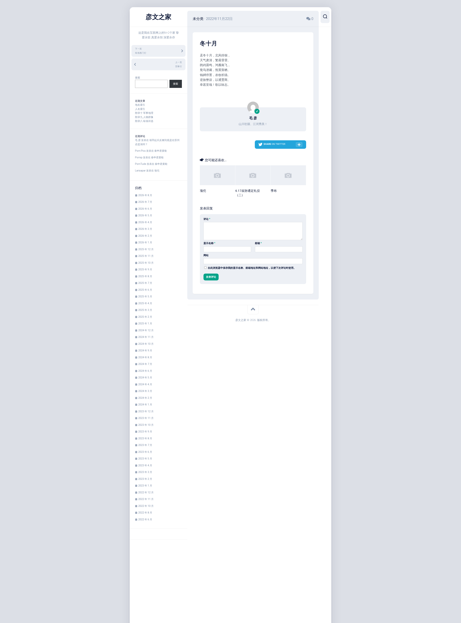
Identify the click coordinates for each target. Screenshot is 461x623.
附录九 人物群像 (144, 117)
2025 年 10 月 (146, 262)
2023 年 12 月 (146, 411)
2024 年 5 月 (145, 377)
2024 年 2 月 (145, 397)
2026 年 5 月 (145, 215)
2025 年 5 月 (145, 296)
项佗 (156, 170)
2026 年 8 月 (145, 195)
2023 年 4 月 (145, 465)
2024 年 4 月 (145, 384)
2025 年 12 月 (146, 249)
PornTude (140, 163)
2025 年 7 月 (145, 283)
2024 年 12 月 (146, 330)
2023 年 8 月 (145, 438)
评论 (206, 219)
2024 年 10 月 (146, 343)
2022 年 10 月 (146, 505)
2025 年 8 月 (145, 276)
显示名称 (209, 243)
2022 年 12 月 (146, 492)
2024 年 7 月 (145, 364)
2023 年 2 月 (145, 478)
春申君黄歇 (160, 150)
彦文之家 (158, 17)
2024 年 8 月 (145, 357)
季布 (274, 191)
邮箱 (258, 243)
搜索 (137, 77)
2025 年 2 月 (145, 316)
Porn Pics (140, 150)
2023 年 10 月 (146, 424)
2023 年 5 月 (145, 458)
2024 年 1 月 (145, 404)
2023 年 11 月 (146, 418)
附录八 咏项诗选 (144, 121)
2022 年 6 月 (145, 519)
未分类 (198, 19)
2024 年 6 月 (145, 370)
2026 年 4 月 (145, 222)
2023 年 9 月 (145, 431)
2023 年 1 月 (145, 485)
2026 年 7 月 (145, 201)
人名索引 (140, 109)
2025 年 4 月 (145, 303)
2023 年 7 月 (145, 445)
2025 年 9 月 (145, 269)
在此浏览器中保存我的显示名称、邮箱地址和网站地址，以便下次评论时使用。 (252, 267)
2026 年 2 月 (145, 235)
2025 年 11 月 (146, 255)
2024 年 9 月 (145, 350)
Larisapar (140, 170)
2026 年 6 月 (145, 208)
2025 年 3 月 (145, 310)
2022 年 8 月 (145, 512)
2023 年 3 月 (145, 472)
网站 (206, 255)
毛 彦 (138, 140)
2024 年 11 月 (146, 337)
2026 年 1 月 (145, 242)
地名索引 (140, 104)
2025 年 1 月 (145, 323)
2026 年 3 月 (145, 228)
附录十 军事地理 (144, 112)
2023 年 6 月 (145, 451)
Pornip (138, 157)
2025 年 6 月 (145, 289)
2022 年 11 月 (146, 499)
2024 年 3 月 (145, 391)
